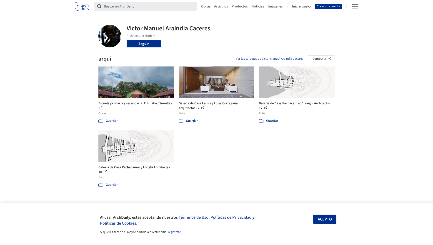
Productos (240, 6)
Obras (205, 6)
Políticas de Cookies (118, 223)
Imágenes (275, 6)
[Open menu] (354, 6)
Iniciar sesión (302, 6)
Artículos (221, 6)
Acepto (325, 219)
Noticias (257, 6)
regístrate (174, 232)
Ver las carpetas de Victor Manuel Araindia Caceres (269, 58)
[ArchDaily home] (82, 6)
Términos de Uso (193, 217)
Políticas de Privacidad (230, 217)
